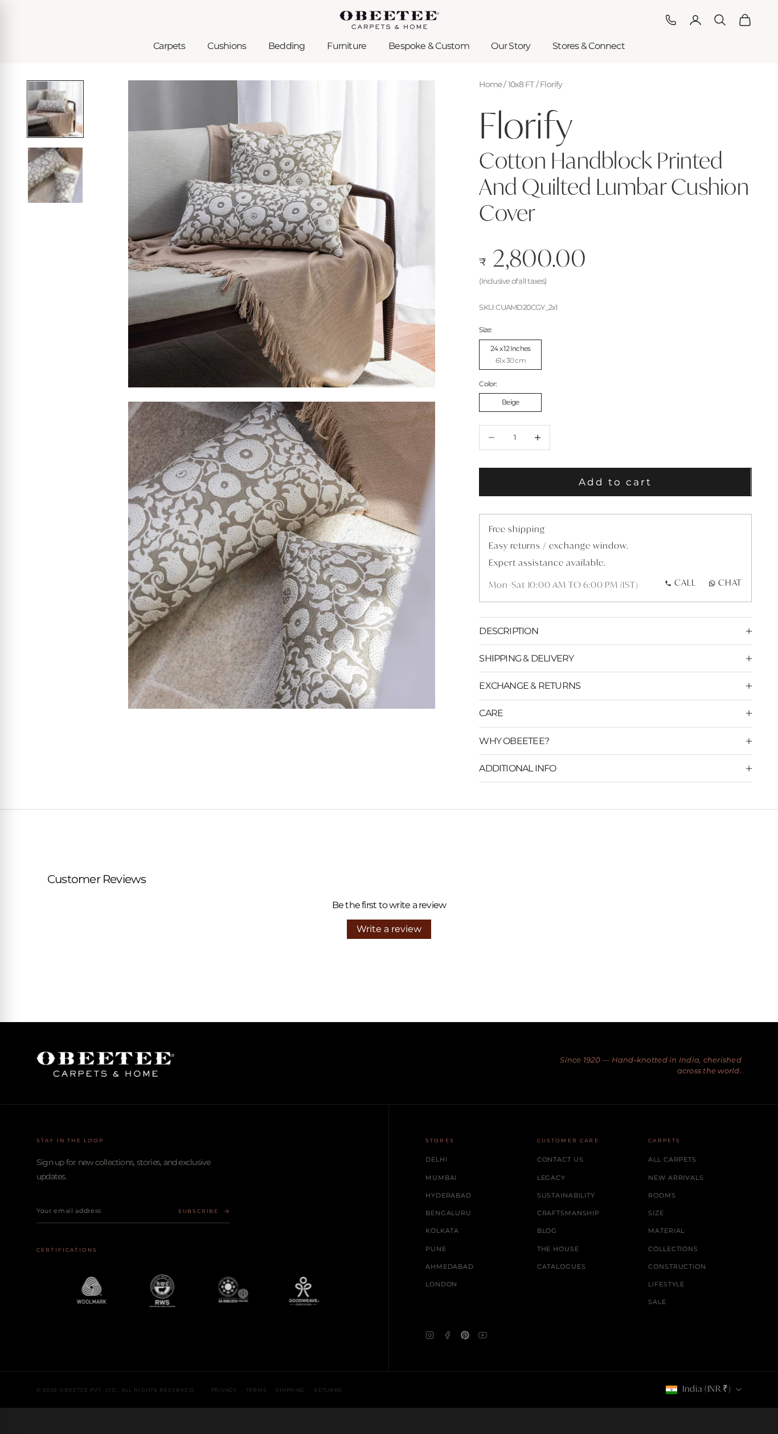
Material (666, 1231)
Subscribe (198, 1211)
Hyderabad (448, 1195)
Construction (677, 1266)
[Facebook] (447, 1335)
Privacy (224, 1390)
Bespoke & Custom (428, 45)
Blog (547, 1231)
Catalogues (561, 1266)
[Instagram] (429, 1335)
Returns (328, 1390)
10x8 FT (521, 84)
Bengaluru (448, 1213)
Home (490, 84)
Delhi (436, 1159)
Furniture (346, 45)
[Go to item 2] (55, 175)
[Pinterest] (465, 1335)
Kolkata (442, 1231)
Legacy (551, 1178)
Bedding (286, 45)
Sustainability (566, 1195)
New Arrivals (676, 1178)
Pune (436, 1249)
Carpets (169, 45)
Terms (256, 1390)
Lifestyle (666, 1284)
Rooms (661, 1195)
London (441, 1284)
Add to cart (616, 482)
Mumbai (441, 1178)
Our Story (510, 45)
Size (656, 1213)
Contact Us (560, 1159)
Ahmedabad (449, 1266)
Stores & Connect (588, 45)
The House (558, 1249)
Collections (673, 1249)
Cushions (226, 45)
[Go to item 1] (55, 109)
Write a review (389, 929)
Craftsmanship (568, 1213)
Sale (657, 1302)
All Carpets (672, 1159)
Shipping (290, 1390)
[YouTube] (482, 1335)
